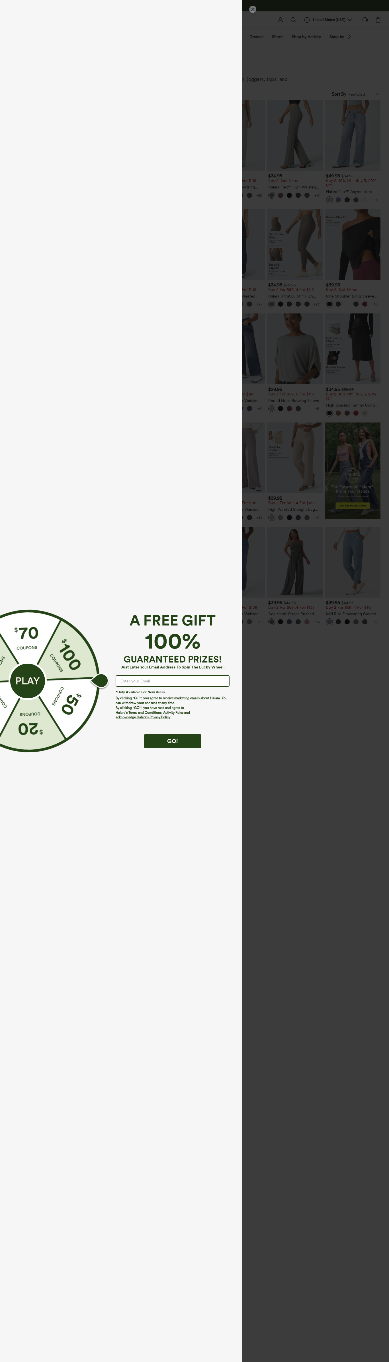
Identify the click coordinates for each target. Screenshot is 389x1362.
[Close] (252, 9)
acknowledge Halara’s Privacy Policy (143, 717)
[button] (28, 681)
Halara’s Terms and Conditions (138, 713)
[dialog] (194, 681)
